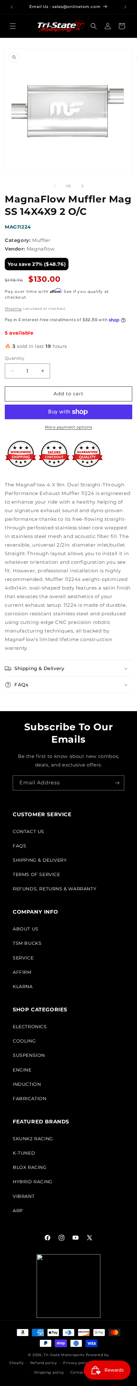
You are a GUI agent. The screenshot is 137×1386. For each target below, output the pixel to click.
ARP (18, 1210)
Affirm (22, 972)
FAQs (19, 846)
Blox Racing (30, 1167)
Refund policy (43, 1363)
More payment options (68, 427)
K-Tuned (24, 1153)
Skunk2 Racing (33, 1139)
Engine (22, 1070)
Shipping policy (49, 1372)
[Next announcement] (125, 7)
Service (23, 958)
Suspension (29, 1055)
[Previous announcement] (12, 7)
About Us (26, 929)
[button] (13, 26)
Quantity (14, 358)
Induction (27, 1084)
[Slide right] (83, 186)
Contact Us (28, 831)
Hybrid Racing (33, 1181)
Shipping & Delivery (40, 860)
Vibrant (23, 1196)
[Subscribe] (117, 782)
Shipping (13, 309)
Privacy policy (76, 1363)
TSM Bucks (27, 943)
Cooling (24, 1041)
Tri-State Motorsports (64, 1355)
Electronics (30, 1026)
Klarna (23, 986)
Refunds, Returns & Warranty (54, 889)
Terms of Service (36, 874)
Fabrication (30, 1098)
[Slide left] (54, 186)
